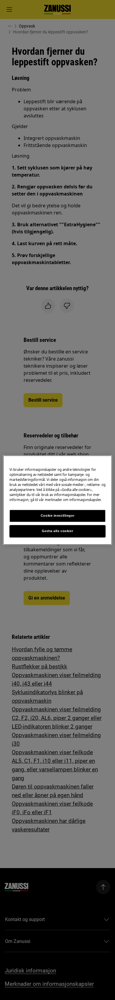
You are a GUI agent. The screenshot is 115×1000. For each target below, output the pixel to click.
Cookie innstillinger (57, 515)
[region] (57, 500)
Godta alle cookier (57, 531)
